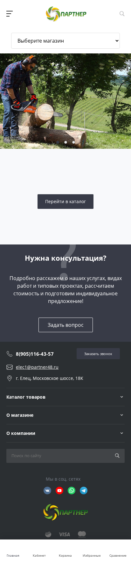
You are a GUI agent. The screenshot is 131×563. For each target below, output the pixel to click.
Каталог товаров (25, 397)
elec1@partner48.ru (37, 367)
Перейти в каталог (65, 201)
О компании (20, 433)
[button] (57, 142)
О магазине (19, 415)
